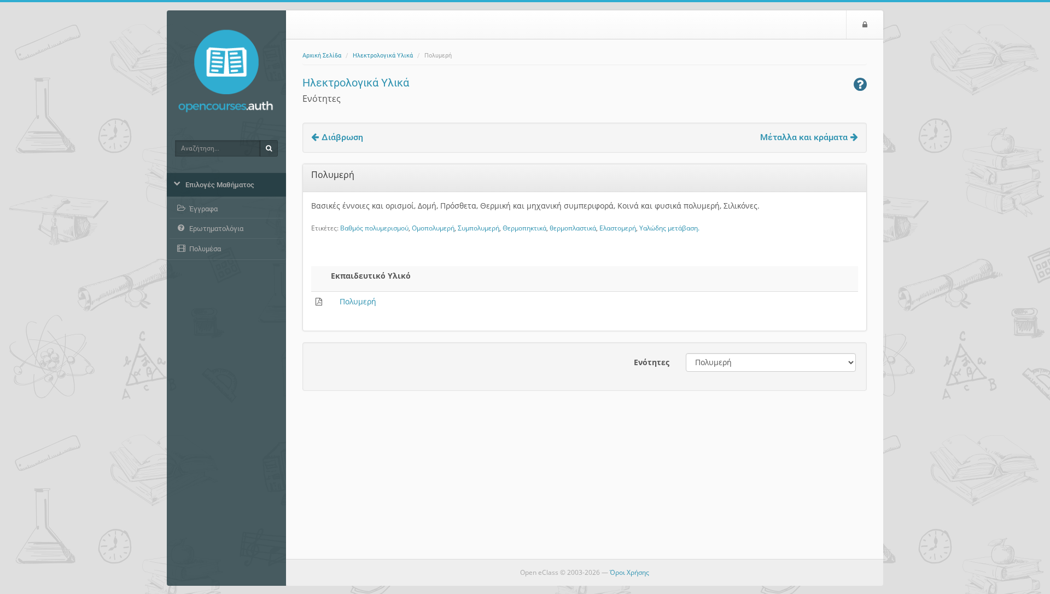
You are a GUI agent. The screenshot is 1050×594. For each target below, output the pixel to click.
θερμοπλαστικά (573, 227)
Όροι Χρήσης (629, 572)
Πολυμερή (358, 301)
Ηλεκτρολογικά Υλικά (383, 55)
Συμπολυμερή (478, 227)
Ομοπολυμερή (433, 227)
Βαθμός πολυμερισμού (374, 227)
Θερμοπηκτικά (524, 227)
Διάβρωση (342, 137)
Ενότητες (651, 362)
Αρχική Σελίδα (321, 55)
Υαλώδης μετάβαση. (669, 227)
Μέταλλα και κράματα (804, 137)
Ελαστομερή (617, 227)
